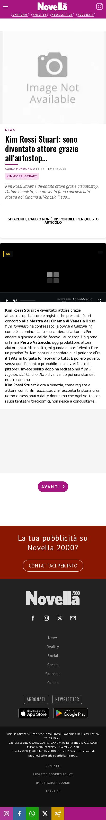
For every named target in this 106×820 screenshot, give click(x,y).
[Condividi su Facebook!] (19, 813)
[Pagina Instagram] (99, 6)
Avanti (51, 486)
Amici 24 (39, 14)
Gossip (53, 664)
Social (53, 655)
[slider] (28, 301)
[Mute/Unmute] (15, 300)
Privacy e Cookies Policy (53, 774)
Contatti (53, 766)
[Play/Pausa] (6, 300)
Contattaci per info (53, 566)
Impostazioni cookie (53, 783)
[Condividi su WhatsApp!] (32, 813)
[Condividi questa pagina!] (57, 813)
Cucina (53, 682)
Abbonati (86, 14)
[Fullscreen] (99, 300)
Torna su (53, 791)
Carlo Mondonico (20, 169)
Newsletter (62, 14)
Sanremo (20, 14)
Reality (53, 646)
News (10, 130)
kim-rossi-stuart (22, 176)
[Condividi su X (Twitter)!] (45, 813)
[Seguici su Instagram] (6, 813)
